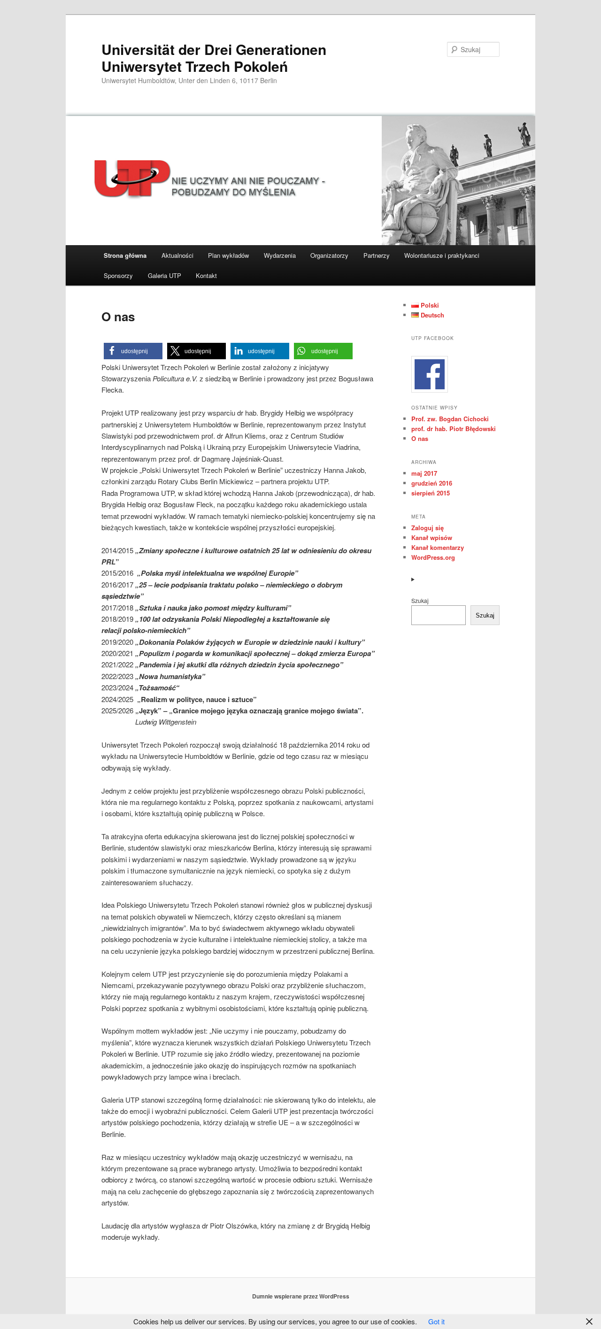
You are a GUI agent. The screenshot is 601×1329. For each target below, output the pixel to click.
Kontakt (206, 275)
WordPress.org (433, 557)
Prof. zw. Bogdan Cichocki (450, 418)
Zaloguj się (427, 527)
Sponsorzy (118, 275)
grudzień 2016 (431, 483)
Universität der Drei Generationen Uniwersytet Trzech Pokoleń (213, 57)
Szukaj (420, 600)
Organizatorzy (329, 255)
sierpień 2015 (430, 492)
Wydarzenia (280, 255)
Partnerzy (376, 255)
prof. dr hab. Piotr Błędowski (453, 428)
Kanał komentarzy (437, 547)
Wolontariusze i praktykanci (441, 255)
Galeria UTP (164, 275)
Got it (436, 1321)
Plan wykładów (228, 255)
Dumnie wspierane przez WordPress (300, 1296)
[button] (133, 351)
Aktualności (177, 255)
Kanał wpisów (431, 537)
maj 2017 (424, 473)
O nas (419, 438)
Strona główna (125, 255)
